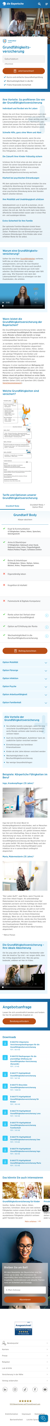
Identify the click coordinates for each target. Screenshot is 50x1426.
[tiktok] (25, 1389)
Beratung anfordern (19, 1021)
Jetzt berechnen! (26, 71)
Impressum (26, 1414)
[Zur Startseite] (13, 4)
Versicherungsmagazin (12, 383)
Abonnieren (25, 1299)
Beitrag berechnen (27, 651)
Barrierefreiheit (16, 1420)
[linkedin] (5, 1389)
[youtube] (45, 1389)
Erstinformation (11, 1414)
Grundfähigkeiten (27, 259)
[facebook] (35, 1389)
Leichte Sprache (33, 1420)
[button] (39, 4)
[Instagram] (15, 1389)
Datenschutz (40, 1414)
